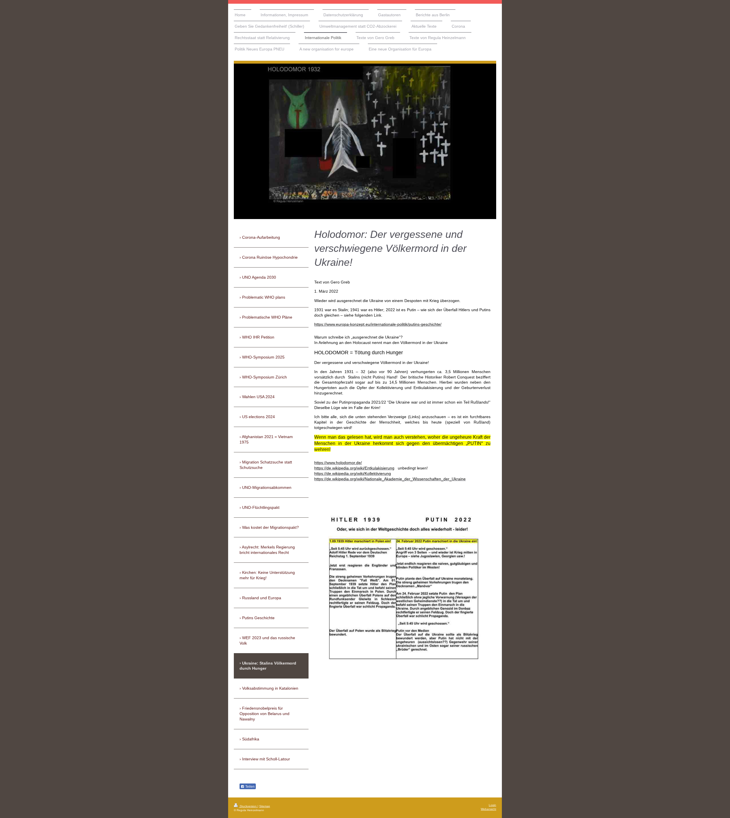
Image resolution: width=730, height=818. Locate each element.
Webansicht (488, 809)
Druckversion (248, 806)
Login (492, 805)
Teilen (249, 787)
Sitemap (264, 806)
